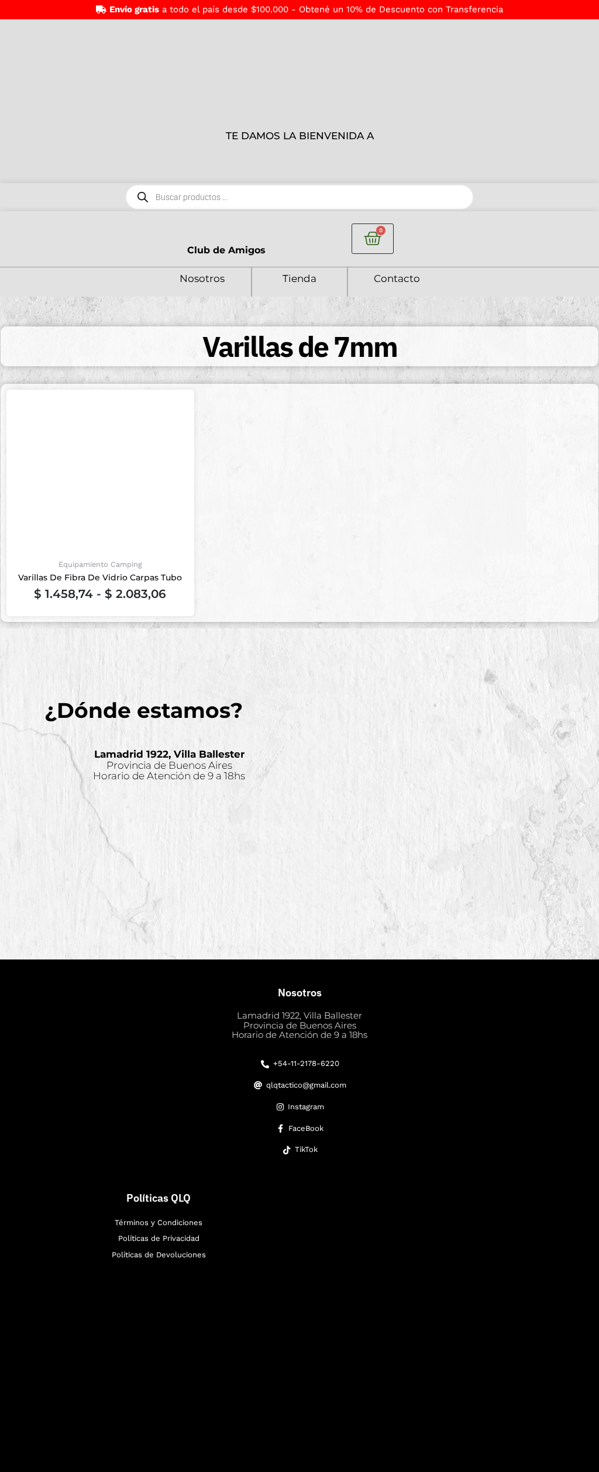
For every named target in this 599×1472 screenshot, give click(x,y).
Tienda (299, 278)
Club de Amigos (226, 250)
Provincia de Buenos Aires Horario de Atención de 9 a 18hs (169, 765)
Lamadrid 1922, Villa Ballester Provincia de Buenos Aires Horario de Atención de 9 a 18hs (299, 1025)
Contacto (397, 278)
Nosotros (202, 278)
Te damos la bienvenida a (300, 136)
